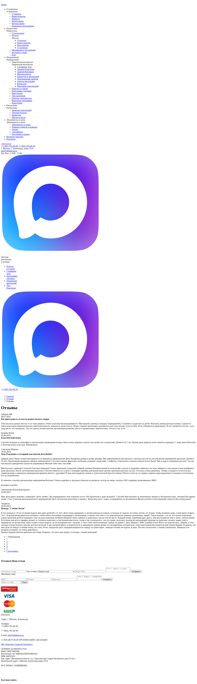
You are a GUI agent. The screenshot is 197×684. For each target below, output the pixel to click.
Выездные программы (22, 100)
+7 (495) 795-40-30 (9, 146)
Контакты (10, 139)
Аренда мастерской (26, 81)
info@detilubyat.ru (9, 151)
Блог (14, 55)
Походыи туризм (10, 267)
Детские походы (19, 113)
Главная (10, 396)
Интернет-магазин (14, 137)
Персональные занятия (27, 79)
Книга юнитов (24, 43)
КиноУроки (17, 103)
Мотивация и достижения (24, 50)
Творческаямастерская (11, 282)
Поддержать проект (21, 134)
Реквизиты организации (23, 26)
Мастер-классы (24, 74)
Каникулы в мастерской (28, 76)
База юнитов (23, 45)
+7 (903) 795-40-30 (26, 146)
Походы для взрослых (22, 98)
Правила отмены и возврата (24, 127)
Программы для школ (21, 91)
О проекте (16, 14)
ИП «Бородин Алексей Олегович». (17, 644)
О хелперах (22, 48)
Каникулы (16, 115)
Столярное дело (24, 67)
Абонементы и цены (21, 125)
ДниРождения (11, 287)
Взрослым (21, 84)
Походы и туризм (20, 88)
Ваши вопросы (18, 16)
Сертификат (17, 132)
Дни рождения (18, 96)
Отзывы (10, 399)
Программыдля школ (11, 277)
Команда (16, 19)
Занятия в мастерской (21, 110)
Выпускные (17, 93)
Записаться (6, 144)
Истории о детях (19, 52)
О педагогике (18, 33)
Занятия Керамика (25, 72)
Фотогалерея (17, 21)
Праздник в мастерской (28, 86)
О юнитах (21, 40)
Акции (15, 129)
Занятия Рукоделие (25, 69)
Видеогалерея (18, 23)
